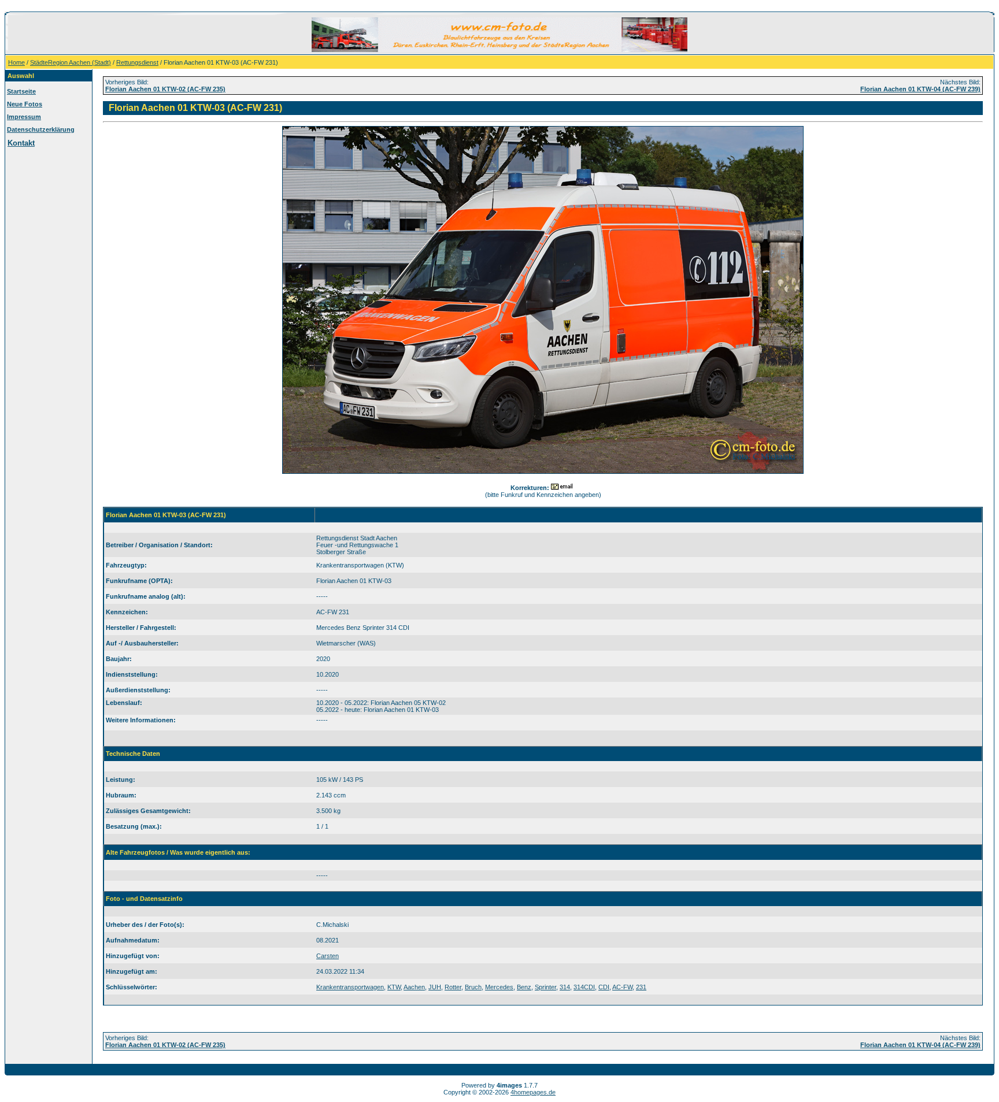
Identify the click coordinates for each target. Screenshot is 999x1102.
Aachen (414, 987)
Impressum (24, 116)
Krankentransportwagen (350, 987)
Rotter (453, 987)
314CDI (584, 987)
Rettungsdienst (137, 62)
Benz (524, 987)
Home (16, 62)
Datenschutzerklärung (41, 129)
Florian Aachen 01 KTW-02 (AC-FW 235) (165, 89)
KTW (394, 987)
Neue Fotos (24, 104)
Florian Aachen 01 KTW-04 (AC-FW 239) (920, 89)
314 (565, 987)
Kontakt (21, 143)
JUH (434, 987)
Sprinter (545, 987)
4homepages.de (533, 1092)
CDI (603, 987)
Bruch (473, 987)
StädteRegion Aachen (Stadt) (70, 62)
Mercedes (499, 987)
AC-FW (622, 987)
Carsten (327, 955)
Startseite (21, 91)
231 (641, 987)
